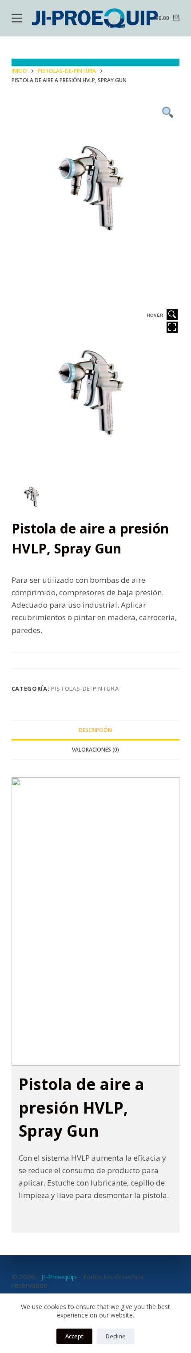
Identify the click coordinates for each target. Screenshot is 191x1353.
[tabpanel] (96, 186)
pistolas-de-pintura (85, 688)
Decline (116, 1336)
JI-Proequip (58, 1276)
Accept (74, 1336)
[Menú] (17, 18)
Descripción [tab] (95, 730)
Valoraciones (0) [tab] (95, 749)
